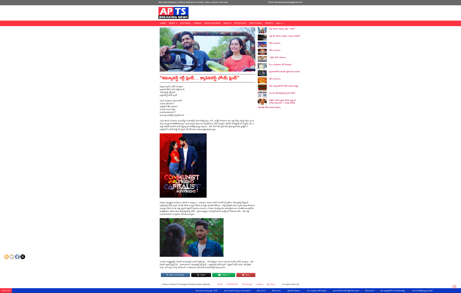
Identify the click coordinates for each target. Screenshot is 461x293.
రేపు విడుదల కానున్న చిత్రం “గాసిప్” (282, 28)
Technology (247, 284)
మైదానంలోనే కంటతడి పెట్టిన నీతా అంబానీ (284, 71)
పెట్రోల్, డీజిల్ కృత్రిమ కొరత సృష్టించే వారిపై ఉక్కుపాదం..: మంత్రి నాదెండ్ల (282, 101)
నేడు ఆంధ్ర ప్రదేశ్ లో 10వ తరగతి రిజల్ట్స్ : (284, 86)
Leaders (259, 284)
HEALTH (227, 23)
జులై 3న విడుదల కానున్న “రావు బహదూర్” (284, 36)
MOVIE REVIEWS (212, 23)
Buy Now (271, 284)
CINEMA (197, 23)
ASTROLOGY (240, 23)
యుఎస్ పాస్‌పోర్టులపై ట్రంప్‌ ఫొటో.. (282, 93)
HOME (163, 23)
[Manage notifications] (454, 287)
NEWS (172, 23)
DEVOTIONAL (255, 23)
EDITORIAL (185, 23)
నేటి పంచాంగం (274, 43)
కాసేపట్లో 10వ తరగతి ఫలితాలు (269, 107)
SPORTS (269, 23)
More (278, 23)
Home (220, 284)
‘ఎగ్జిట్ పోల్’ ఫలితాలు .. (278, 57)
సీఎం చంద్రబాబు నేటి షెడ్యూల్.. (280, 64)
